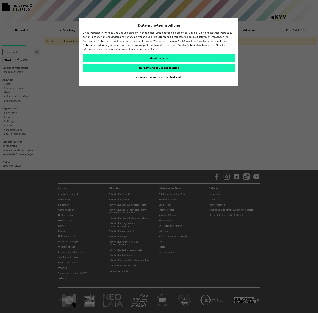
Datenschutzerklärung (96, 45)
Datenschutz (156, 77)
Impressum (142, 77)
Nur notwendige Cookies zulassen (159, 68)
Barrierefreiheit (174, 77)
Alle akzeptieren (159, 58)
